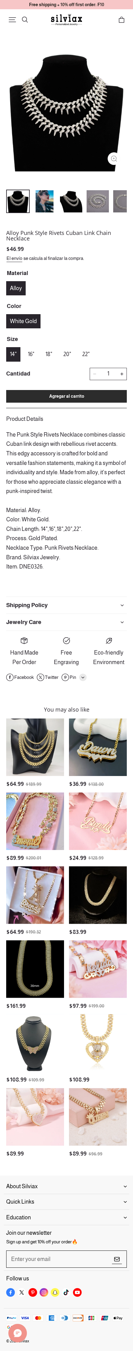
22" (86, 354)
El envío (14, 258)
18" (48, 354)
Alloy (16, 288)
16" (31, 354)
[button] (12, 20)
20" (67, 354)
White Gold (23, 321)
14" (13, 354)
